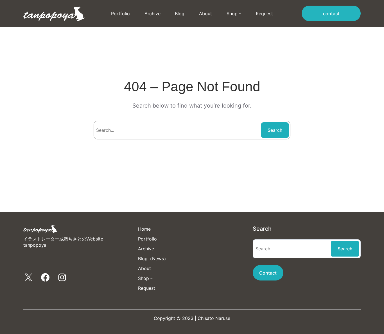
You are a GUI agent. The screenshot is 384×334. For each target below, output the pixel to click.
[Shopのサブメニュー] (240, 13)
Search (275, 130)
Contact (268, 273)
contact (331, 13)
